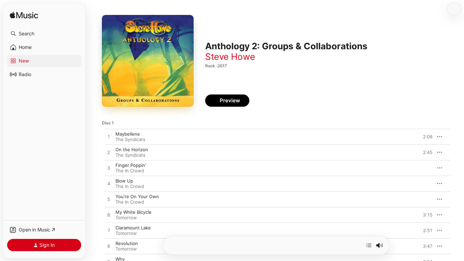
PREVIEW (424, 137)
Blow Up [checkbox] (124, 181)
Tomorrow (126, 217)
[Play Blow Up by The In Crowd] (108, 184)
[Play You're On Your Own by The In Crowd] (108, 199)
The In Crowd (129, 170)
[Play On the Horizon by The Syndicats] (108, 153)
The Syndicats (130, 139)
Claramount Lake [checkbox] (133, 227)
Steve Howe (230, 56)
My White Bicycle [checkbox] (133, 212)
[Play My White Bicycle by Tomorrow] (108, 215)
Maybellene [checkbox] (127, 134)
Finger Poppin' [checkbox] (130, 165)
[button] (44, 33)
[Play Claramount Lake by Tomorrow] (108, 231)
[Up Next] (369, 245)
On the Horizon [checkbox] (131, 149)
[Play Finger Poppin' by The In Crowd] (108, 168)
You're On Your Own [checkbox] (137, 196)
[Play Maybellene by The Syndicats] (108, 137)
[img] (24, 15)
